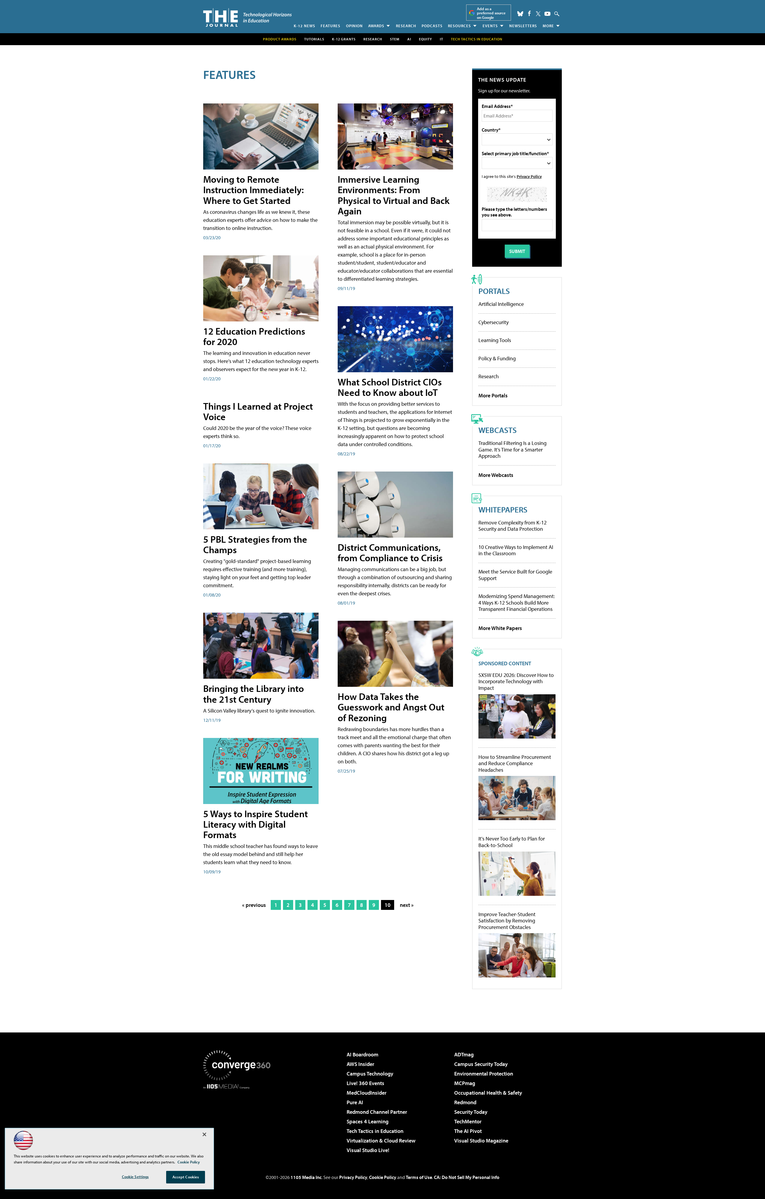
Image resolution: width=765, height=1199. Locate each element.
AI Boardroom (362, 1054)
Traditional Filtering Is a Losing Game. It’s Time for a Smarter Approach (512, 449)
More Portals (493, 395)
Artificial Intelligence (501, 303)
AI (409, 39)
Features (330, 25)
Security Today (470, 1111)
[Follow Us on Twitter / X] (538, 13)
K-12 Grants (344, 39)
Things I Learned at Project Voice (258, 411)
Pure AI (355, 1102)
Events (490, 25)
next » (407, 904)
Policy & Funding (497, 358)
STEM (395, 39)
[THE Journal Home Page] (247, 17)
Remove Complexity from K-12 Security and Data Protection (512, 526)
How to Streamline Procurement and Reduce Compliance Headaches (514, 763)
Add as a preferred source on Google (491, 13)
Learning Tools (494, 340)
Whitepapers (502, 509)
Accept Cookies (185, 1176)
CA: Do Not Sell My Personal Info (466, 1177)
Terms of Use (419, 1177)
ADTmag (464, 1054)
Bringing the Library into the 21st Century (253, 693)
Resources (459, 25)
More (548, 25)
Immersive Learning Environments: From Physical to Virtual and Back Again (393, 195)
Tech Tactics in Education (375, 1131)
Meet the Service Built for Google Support (515, 575)
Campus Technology (370, 1073)
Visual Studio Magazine (481, 1140)
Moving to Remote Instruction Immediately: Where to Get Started (253, 189)
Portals (494, 291)
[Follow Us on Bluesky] (520, 14)
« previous (254, 904)
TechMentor (467, 1121)
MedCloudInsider (366, 1092)
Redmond (465, 1102)
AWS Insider (360, 1064)
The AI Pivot (468, 1131)
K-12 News (304, 25)
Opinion (354, 25)
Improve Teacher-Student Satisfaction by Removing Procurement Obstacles (507, 920)
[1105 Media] (239, 1119)
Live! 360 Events (365, 1083)
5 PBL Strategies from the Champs (255, 544)
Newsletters (523, 25)
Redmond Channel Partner (377, 1111)
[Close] (204, 1134)
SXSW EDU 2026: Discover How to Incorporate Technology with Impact (516, 681)
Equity (425, 39)
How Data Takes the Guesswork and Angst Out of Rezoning (391, 706)
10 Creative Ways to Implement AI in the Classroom (515, 550)
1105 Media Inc (306, 1177)
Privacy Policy (529, 176)
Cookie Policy (382, 1177)
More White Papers (500, 628)
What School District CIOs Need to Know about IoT (390, 387)
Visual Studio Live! (368, 1150)
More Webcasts (495, 475)
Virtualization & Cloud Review (381, 1140)
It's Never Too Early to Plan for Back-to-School (511, 841)
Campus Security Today (481, 1064)
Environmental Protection (483, 1073)
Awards (376, 25)
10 (388, 904)
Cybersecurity (493, 322)
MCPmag (464, 1083)
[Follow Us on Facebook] (529, 13)
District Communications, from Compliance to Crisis (390, 552)
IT (441, 39)
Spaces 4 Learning (367, 1121)
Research (406, 25)
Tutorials (314, 39)
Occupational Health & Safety (488, 1092)
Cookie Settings (135, 1176)
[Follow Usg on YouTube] (547, 14)
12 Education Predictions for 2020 (254, 336)
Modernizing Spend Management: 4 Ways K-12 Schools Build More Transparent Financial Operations (516, 602)
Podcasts (432, 25)
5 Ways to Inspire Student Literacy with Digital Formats (255, 824)
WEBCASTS (497, 430)
